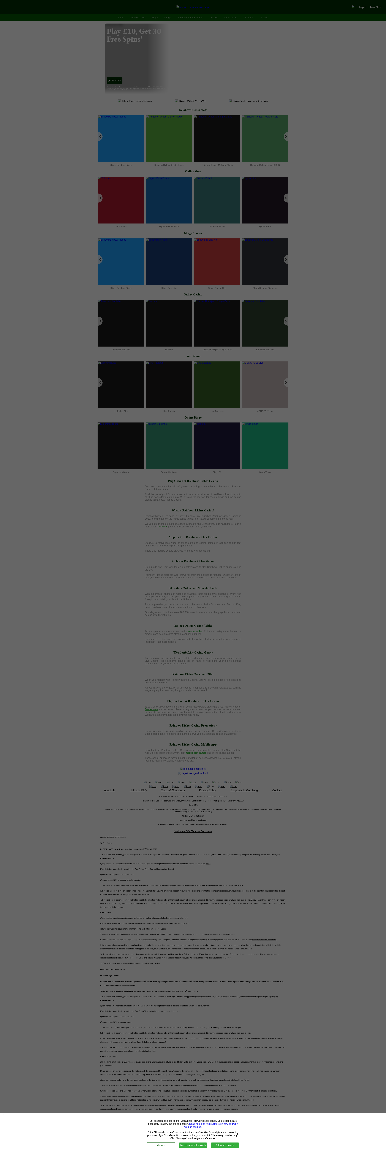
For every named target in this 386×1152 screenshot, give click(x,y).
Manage (161, 1145)
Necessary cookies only (193, 1145)
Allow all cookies (225, 1145)
